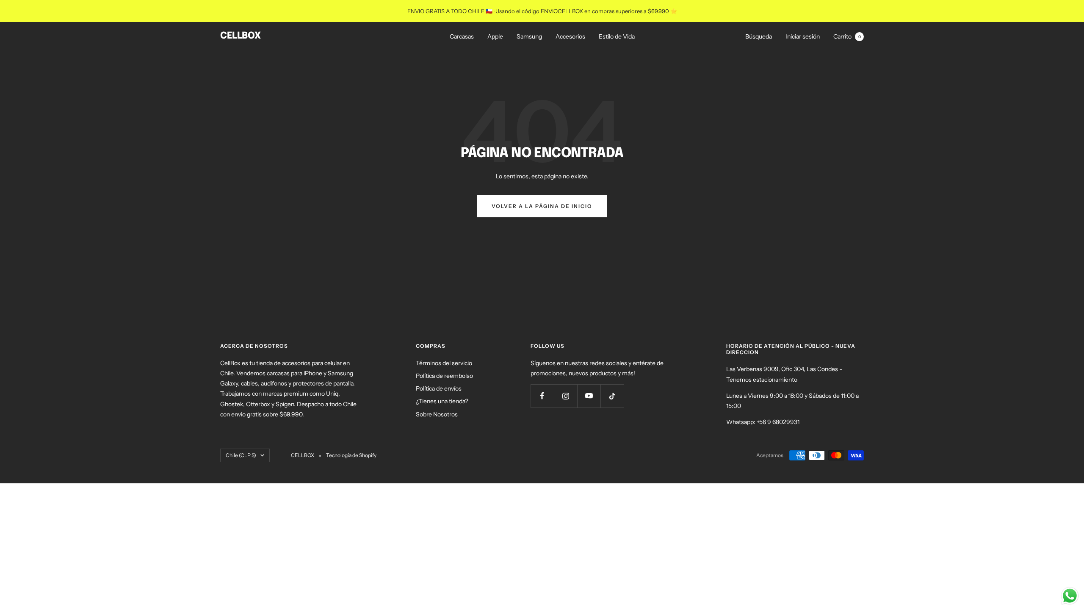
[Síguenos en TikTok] (612, 396)
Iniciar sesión (802, 36)
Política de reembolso (444, 376)
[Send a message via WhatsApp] (1070, 596)
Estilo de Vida (617, 36)
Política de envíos (439, 388)
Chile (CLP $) (241, 455)
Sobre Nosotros (437, 414)
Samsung (529, 36)
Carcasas (462, 36)
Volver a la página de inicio (542, 206)
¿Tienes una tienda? (442, 401)
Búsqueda (758, 36)
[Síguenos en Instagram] (565, 396)
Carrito (847, 36)
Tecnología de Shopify (351, 455)
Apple (495, 36)
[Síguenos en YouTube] (588, 396)
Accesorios (570, 36)
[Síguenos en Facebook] (542, 396)
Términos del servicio (444, 363)
